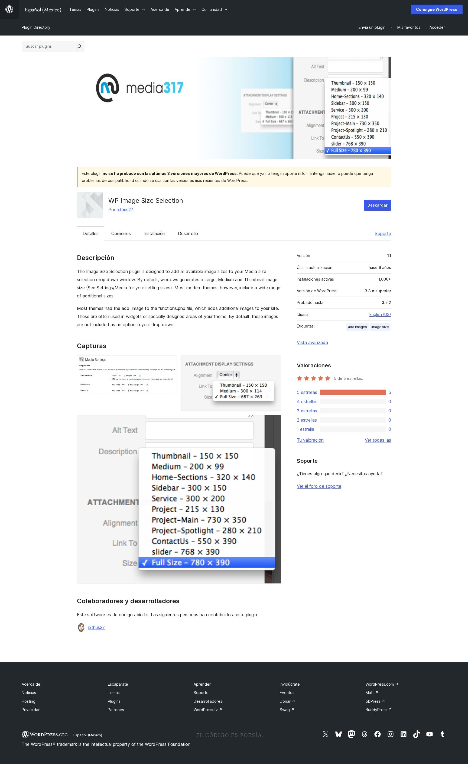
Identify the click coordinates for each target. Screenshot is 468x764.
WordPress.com (382, 684)
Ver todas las (378, 440)
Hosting (28, 701)
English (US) (380, 314)
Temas (114, 692)
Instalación (154, 233)
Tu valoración (310, 440)
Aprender (202, 684)
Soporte (383, 233)
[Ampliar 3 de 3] (274, 422)
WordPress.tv (208, 709)
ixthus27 (125, 209)
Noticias (29, 692)
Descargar (378, 205)
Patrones (116, 709)
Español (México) (87, 735)
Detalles (91, 233)
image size (380, 327)
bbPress (375, 701)
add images (357, 327)
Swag (287, 709)
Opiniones (121, 233)
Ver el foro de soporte (319, 486)
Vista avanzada (312, 342)
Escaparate (118, 684)
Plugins (114, 701)
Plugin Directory (36, 27)
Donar (287, 701)
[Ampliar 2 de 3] (274, 362)
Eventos (287, 692)
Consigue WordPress (436, 9)
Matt (372, 692)
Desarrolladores (208, 701)
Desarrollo (188, 233)
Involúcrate (290, 684)
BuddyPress (379, 709)
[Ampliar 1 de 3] (169, 362)
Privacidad (31, 709)
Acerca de (31, 684)
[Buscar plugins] (79, 46)
